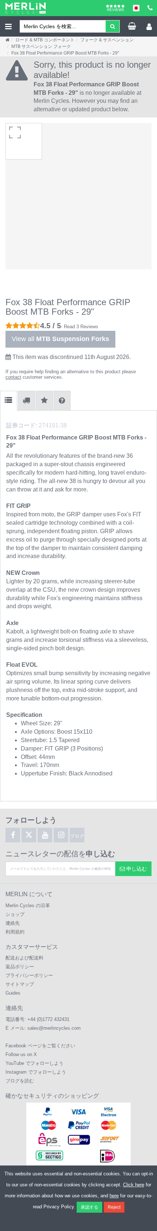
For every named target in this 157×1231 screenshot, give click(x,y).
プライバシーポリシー (29, 975)
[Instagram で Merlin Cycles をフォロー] (61, 835)
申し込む (136, 869)
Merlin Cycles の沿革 (27, 905)
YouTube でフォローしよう (34, 1063)
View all (60, 339)
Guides (12, 993)
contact (13, 377)
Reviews (115, 10)
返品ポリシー (19, 966)
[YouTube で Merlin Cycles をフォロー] (45, 835)
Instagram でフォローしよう (35, 1072)
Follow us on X (21, 1054)
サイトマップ (19, 984)
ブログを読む (19, 1081)
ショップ (14, 914)
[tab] (8, 401)
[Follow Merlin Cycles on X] (29, 835)
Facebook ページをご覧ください (40, 1045)
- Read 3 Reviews (79, 326)
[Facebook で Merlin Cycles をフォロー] (12, 835)
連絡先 (12, 923)
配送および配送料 (24, 958)
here (114, 1195)
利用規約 (14, 932)
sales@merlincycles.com (54, 1028)
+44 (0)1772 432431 (48, 1019)
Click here (133, 1184)
